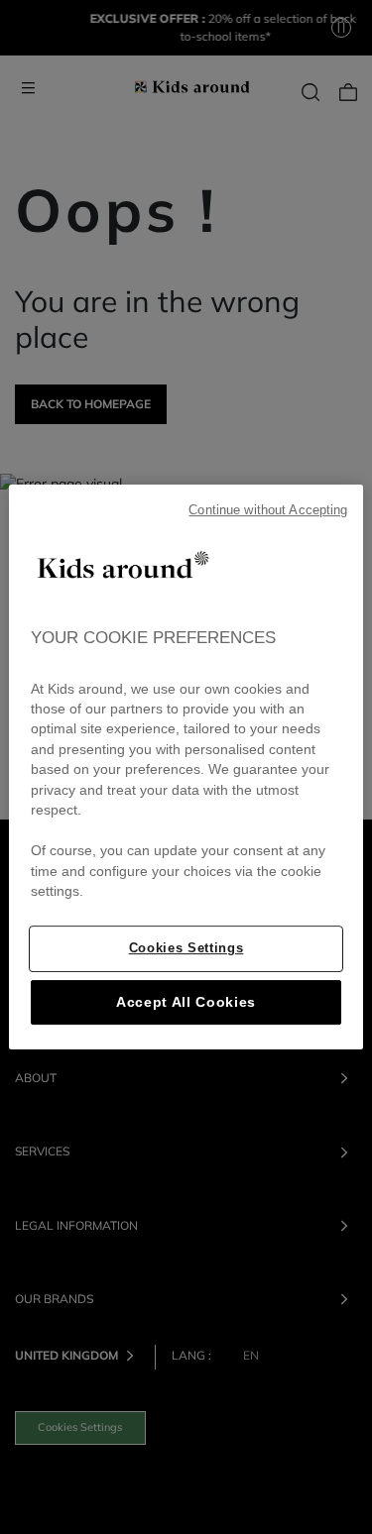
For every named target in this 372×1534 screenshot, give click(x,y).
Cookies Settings (186, 947)
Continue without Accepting (267, 510)
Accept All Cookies (186, 1002)
